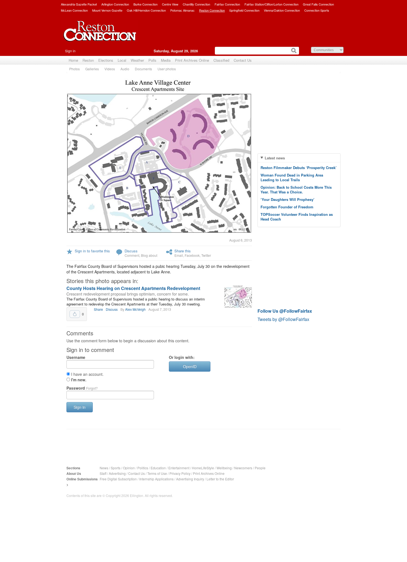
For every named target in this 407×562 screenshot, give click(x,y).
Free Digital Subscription (118, 478)
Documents (143, 68)
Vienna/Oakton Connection (282, 10)
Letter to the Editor (220, 478)
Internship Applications (156, 478)
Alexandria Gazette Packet (79, 4)
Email (178, 255)
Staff (103, 473)
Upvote (74, 314)
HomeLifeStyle (203, 467)
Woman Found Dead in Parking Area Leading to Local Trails (292, 177)
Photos (74, 68)
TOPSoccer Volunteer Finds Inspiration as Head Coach (297, 217)
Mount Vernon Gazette (107, 10)
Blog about (149, 255)
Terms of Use (157, 473)
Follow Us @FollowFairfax (284, 311)
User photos (167, 68)
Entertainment (178, 467)
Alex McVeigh (135, 309)
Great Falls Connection (318, 4)
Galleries (92, 68)
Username (75, 357)
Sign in (70, 50)
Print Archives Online (192, 60)
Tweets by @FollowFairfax (283, 319)
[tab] (299, 158)
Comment (132, 255)
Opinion (129, 467)
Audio (124, 68)
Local (122, 60)
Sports (115, 467)
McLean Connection (74, 10)
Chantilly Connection (196, 4)
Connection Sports (316, 10)
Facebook (192, 255)
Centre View (170, 4)
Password (82, 388)
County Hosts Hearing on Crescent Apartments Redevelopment (133, 288)
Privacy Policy (179, 473)
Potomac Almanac (182, 10)
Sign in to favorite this (92, 250)
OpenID (190, 366)
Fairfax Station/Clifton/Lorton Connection (271, 4)
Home (73, 60)
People (260, 467)
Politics (142, 467)
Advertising (117, 473)
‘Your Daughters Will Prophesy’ (288, 199)
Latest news (275, 157)
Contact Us (243, 60)
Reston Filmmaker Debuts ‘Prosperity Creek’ (299, 167)
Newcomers (243, 467)
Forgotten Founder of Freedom (287, 206)
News (104, 467)
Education (158, 467)
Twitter (206, 255)
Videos (109, 68)
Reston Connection (212, 10)
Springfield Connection (244, 10)
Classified (221, 60)
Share (98, 309)
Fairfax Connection (227, 4)
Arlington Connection (115, 4)
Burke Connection (145, 4)
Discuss (131, 250)
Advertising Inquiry (190, 478)
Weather (137, 60)
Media (166, 60)
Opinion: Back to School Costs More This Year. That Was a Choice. (296, 190)
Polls (152, 60)
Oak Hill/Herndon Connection (146, 10)
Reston (88, 60)
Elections (105, 60)
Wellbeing (224, 467)
